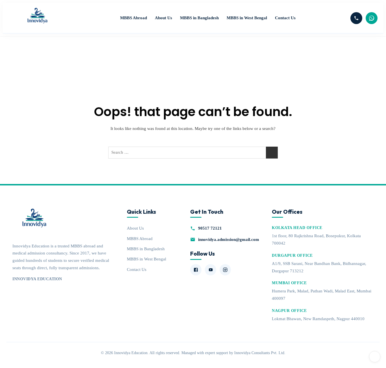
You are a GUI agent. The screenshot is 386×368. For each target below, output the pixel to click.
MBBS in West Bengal (247, 17)
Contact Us (285, 17)
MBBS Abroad (133, 17)
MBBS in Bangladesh (199, 17)
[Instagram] (225, 269)
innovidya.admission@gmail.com (228, 239)
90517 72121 (210, 228)
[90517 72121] (356, 18)
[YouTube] (210, 269)
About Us (163, 17)
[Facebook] (195, 269)
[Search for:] (193, 153)
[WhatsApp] (372, 18)
